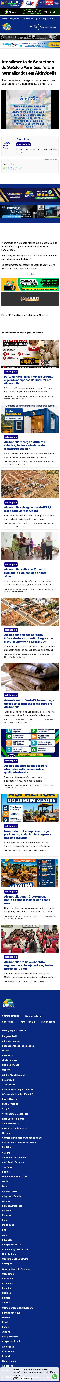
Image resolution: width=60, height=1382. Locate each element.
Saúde (5, 1327)
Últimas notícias (10, 1016)
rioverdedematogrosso (14, 1128)
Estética (6, 1147)
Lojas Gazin (8, 1080)
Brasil (5, 1322)
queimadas (8, 1055)
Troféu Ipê (7, 1167)
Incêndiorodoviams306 (14, 1177)
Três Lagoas (8, 1085)
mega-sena (8, 1225)
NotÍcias (6, 1293)
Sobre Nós (7, 1022)
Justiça (6, 1332)
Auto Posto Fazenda (13, 1162)
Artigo (5, 1108)
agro (4, 1235)
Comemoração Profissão (15, 1249)
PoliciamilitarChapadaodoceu (17, 1089)
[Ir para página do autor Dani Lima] (8, 146)
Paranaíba (7, 1279)
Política (6, 1298)
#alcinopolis (11, 372)
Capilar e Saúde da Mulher (15, 1259)
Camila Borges (21, 399)
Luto (4, 1186)
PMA (4, 1220)
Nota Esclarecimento (13, 1119)
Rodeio (6, 1172)
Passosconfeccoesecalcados (18, 1046)
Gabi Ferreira (19, 526)
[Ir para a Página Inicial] (7, 27)
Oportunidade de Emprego (16, 1269)
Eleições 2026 (10, 1036)
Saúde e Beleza (10, 1123)
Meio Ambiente (10, 1254)
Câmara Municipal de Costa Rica (19, 1143)
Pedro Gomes (9, 1099)
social (5, 1181)
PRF (4, 1230)
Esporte (6, 1215)
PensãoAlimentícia (12, 1206)
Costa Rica (8, 1351)
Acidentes (7, 1366)
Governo (6, 1133)
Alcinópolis (8, 1347)
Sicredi (6, 1302)
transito (6, 1070)
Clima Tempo (9, 1361)
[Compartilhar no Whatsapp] (5, 170)
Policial (6, 1356)
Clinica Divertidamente (14, 1075)
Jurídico (6, 1201)
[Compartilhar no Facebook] (10, 170)
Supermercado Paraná (14, 1157)
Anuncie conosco (48, 27)
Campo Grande (10, 1336)
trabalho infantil (10, 1065)
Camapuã (7, 1264)
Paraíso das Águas (12, 1313)
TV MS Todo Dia (27, 1022)
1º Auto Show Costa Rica (15, 1114)
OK (16, 1379)
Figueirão (7, 1288)
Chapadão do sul (11, 1341)
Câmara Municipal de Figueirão (18, 1094)
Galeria (6, 1317)
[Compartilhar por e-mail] (20, 170)
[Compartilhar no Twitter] (15, 170)
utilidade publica (11, 1041)
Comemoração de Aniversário (17, 1308)
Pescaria (6, 1211)
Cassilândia (8, 1274)
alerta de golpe (10, 1060)
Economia (7, 1283)
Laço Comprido (10, 1104)
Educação (7, 1240)
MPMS (5, 1051)
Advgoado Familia (11, 1196)
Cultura (6, 1153)
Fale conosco (48, 1022)
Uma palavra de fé (11, 1245)
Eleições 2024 (10, 1192)
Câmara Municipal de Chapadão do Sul (22, 1138)
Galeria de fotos (33, 1016)
